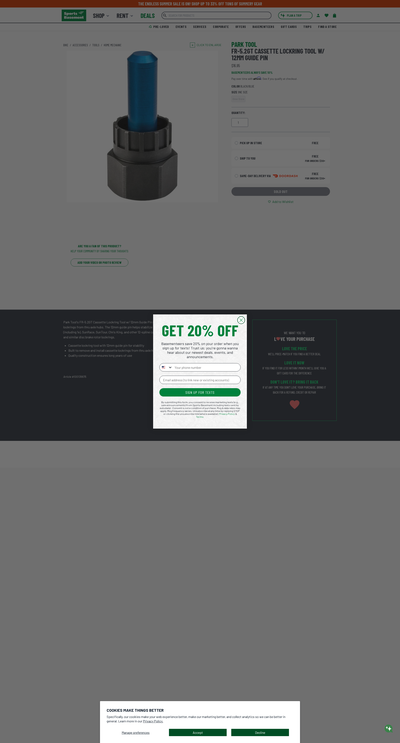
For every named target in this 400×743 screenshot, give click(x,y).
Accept (198, 732)
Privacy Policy (227, 413)
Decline (260, 732)
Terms (200, 416)
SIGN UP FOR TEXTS (200, 392)
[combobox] (166, 367)
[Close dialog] (241, 320)
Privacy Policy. (153, 721)
